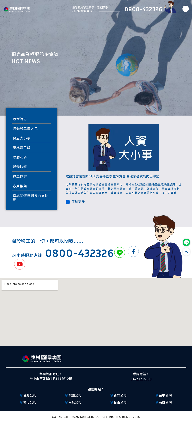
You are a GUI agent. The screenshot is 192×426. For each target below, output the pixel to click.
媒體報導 (20, 157)
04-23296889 (141, 379)
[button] (185, 9)
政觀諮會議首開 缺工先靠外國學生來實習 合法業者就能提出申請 (112, 176)
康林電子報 (22, 147)
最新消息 (20, 118)
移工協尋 (20, 176)
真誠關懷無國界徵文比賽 (30, 197)
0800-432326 (143, 9)
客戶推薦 (20, 185)
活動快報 (20, 166)
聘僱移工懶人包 (25, 128)
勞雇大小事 (22, 137)
